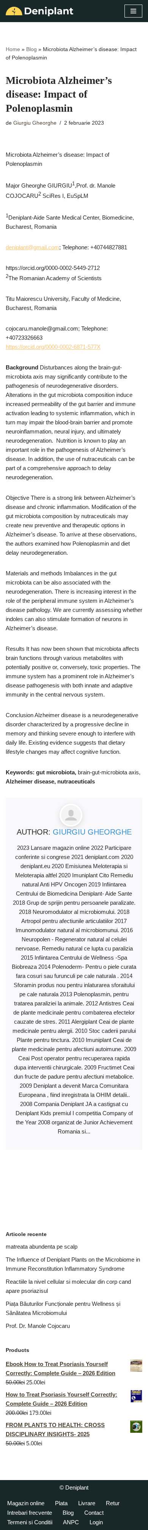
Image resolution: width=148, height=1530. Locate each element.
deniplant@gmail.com (32, 247)
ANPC (71, 1522)
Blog (31, 49)
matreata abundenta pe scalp (41, 1246)
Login (96, 1522)
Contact (94, 1512)
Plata (61, 1503)
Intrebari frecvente (29, 1512)
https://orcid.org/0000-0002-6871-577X (53, 347)
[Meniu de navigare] (133, 11)
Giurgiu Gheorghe (35, 123)
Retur (113, 1503)
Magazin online (25, 1503)
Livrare (86, 1503)
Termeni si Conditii (29, 1522)
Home (13, 49)
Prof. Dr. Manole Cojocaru (38, 1326)
